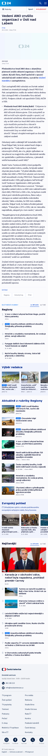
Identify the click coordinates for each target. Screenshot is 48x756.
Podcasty (5, 714)
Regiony (7, 295)
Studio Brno (29, 704)
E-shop (5, 723)
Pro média (29, 695)
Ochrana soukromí (16, 752)
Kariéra (28, 718)
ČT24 (3, 28)
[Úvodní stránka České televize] (11, 669)
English (4, 752)
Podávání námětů (32, 723)
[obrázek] (24, 46)
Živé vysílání (6, 700)
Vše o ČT (5, 732)
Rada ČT (28, 714)
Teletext (5, 709)
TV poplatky (7, 704)
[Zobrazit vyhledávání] (40, 3)
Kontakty (29, 732)
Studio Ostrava (31, 709)
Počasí (4, 718)
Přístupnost (29, 752)
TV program (6, 695)
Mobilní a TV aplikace (10, 727)
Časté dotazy (30, 727)
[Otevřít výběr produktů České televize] (45, 3)
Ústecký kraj (18, 295)
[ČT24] (6, 3)
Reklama (28, 700)
